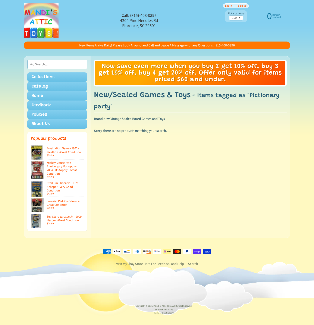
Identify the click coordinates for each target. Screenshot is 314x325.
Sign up (242, 5)
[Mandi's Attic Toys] (41, 20)
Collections (43, 77)
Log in (228, 5)
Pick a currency (236, 13)
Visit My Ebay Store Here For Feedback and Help (150, 264)
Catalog (40, 86)
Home (37, 96)
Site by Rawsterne (164, 309)
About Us (41, 124)
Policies (39, 114)
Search (193, 264)
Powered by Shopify (164, 313)
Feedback (41, 105)
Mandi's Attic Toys (162, 306)
